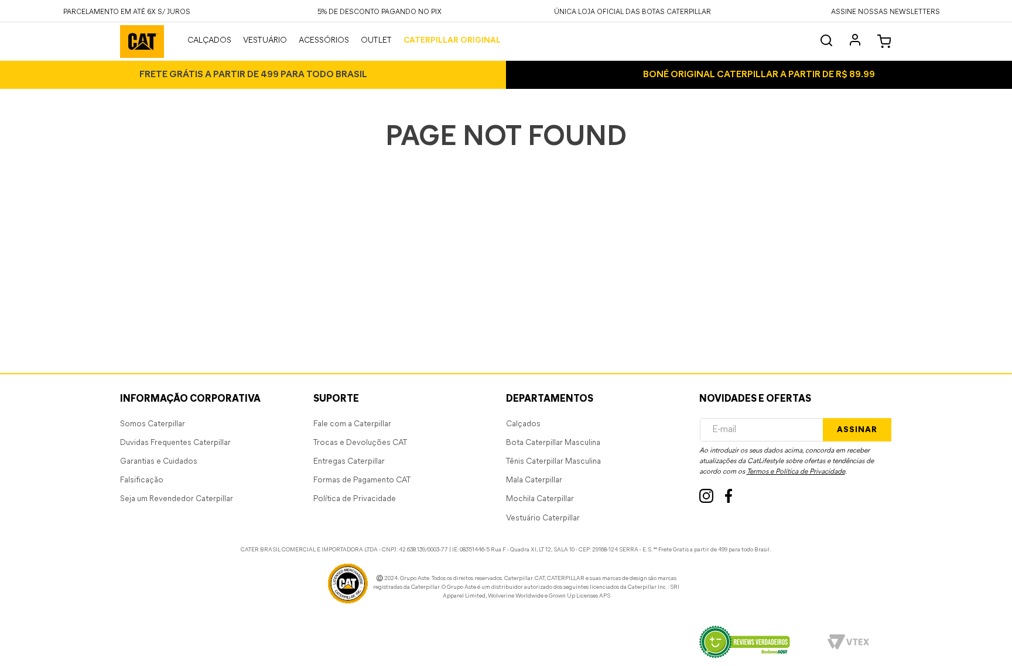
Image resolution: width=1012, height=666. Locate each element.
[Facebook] (729, 496)
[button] (885, 11)
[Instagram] (706, 496)
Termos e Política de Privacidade (796, 471)
